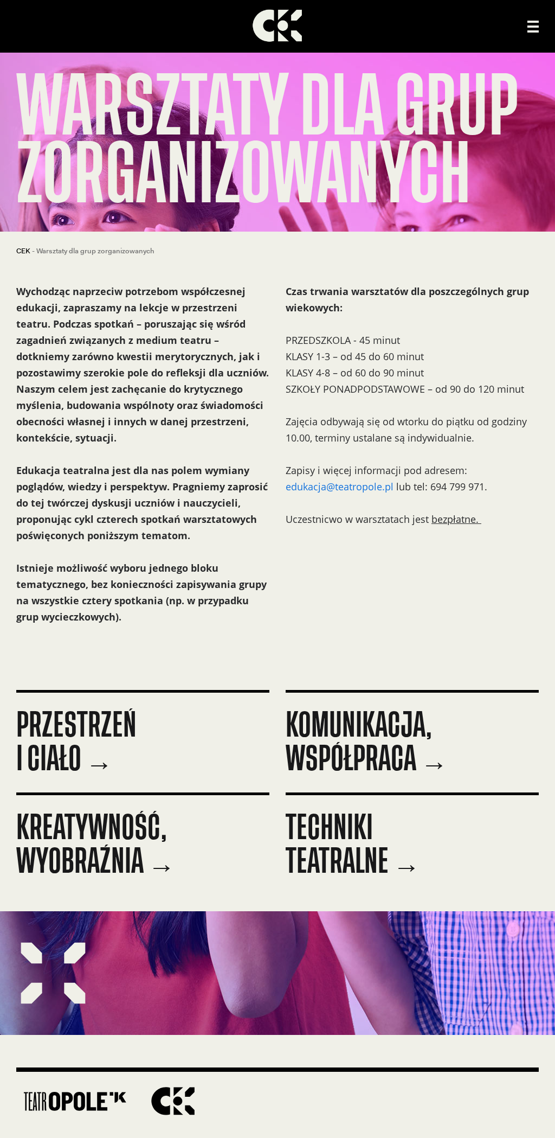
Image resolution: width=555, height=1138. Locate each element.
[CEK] (277, 26)
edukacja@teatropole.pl (341, 486)
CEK (23, 250)
